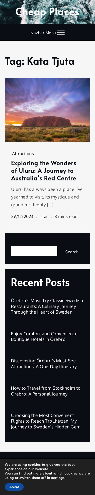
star (44, 216)
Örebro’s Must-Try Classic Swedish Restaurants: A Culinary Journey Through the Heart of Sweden (47, 306)
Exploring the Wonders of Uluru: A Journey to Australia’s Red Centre (43, 170)
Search (18, 242)
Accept (14, 487)
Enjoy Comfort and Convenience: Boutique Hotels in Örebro (45, 336)
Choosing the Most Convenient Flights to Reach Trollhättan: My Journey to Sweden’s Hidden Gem (46, 421)
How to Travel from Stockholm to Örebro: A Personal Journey (46, 390)
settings (58, 478)
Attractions (23, 153)
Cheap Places (47, 11)
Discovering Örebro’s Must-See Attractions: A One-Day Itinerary (44, 363)
